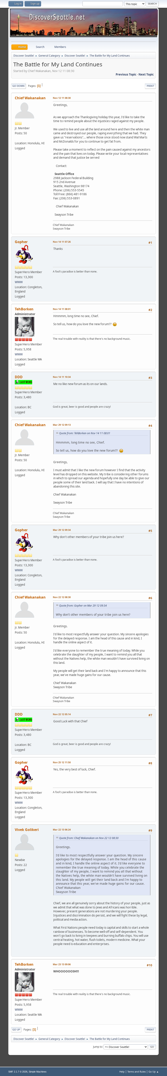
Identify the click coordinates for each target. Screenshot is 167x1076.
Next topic (146, 74)
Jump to (97, 1046)
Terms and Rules (136, 1071)
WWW (19, 282)
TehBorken (24, 309)
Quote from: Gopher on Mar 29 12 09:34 (83, 605)
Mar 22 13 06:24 (62, 829)
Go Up (16, 1029)
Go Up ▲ (154, 1071)
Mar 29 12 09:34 (62, 529)
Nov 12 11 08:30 (62, 97)
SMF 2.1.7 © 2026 (17, 1071)
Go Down (18, 85)
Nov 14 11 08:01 (62, 309)
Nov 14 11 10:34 (62, 376)
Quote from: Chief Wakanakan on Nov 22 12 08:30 (89, 838)
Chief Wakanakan (30, 98)
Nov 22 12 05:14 (62, 714)
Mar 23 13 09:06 (62, 964)
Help (122, 1071)
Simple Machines (38, 1071)
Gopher (21, 241)
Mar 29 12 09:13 (62, 424)
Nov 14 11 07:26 (62, 241)
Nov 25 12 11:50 (62, 762)
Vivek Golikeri (27, 829)
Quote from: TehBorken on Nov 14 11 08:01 (84, 433)
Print (150, 85)
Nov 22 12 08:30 (62, 597)
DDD (19, 377)
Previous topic (126, 74)
